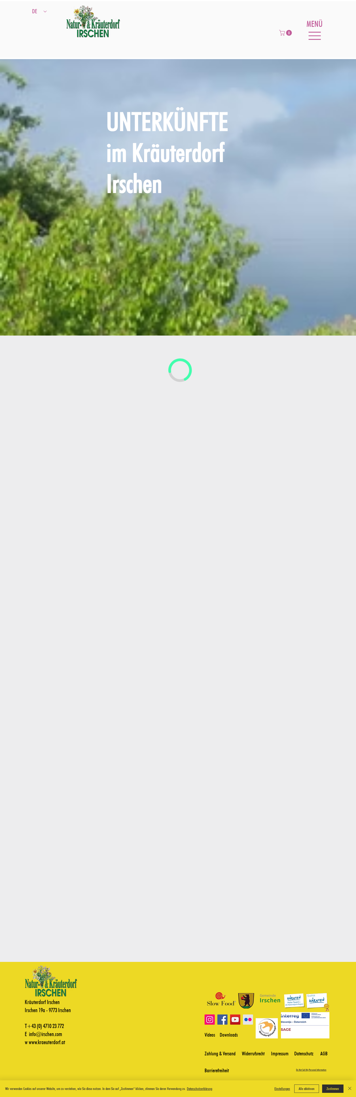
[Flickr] (248, 1019)
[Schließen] (350, 1089)
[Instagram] (210, 1019)
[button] (286, 33)
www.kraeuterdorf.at (47, 1042)
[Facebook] (222, 1019)
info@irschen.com (45, 1034)
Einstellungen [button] (282, 1089)
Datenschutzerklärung (199, 1089)
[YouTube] (235, 1019)
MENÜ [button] (314, 24)
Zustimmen (333, 1089)
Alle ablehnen (307, 1089)
